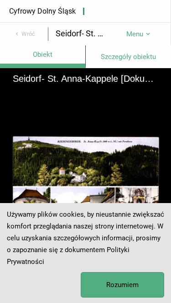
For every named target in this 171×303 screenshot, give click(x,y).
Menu (134, 34)
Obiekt (42, 54)
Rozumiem (122, 285)
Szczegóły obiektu (128, 57)
